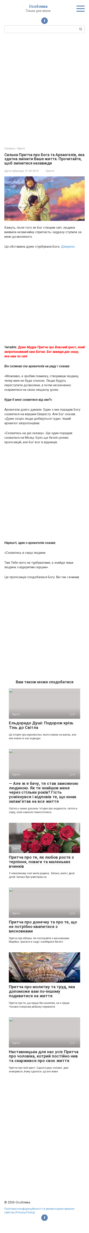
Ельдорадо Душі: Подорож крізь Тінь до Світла (41, 725)
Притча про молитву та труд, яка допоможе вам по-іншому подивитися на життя (42, 991)
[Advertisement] (44, 89)
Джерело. (68, 246)
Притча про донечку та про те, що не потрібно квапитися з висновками (43, 927)
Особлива (38, 6)
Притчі (50, 171)
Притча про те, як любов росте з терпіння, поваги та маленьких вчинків (41, 862)
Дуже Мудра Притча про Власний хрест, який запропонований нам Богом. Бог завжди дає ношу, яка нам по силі (44, 351)
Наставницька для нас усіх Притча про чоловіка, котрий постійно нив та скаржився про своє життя (43, 1056)
